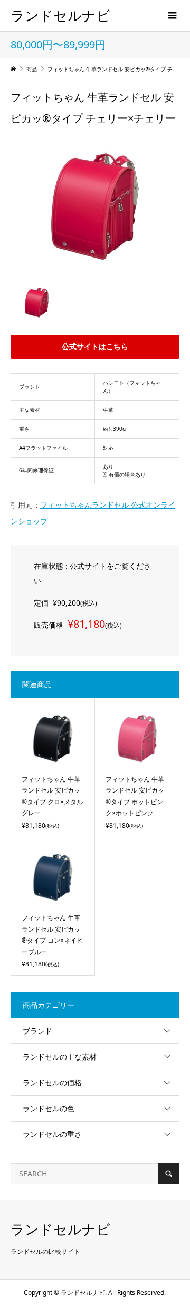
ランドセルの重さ (52, 1134)
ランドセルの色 (48, 1108)
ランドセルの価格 (52, 1082)
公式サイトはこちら (95, 346)
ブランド (37, 1031)
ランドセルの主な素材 (60, 1057)
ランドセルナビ (60, 15)
